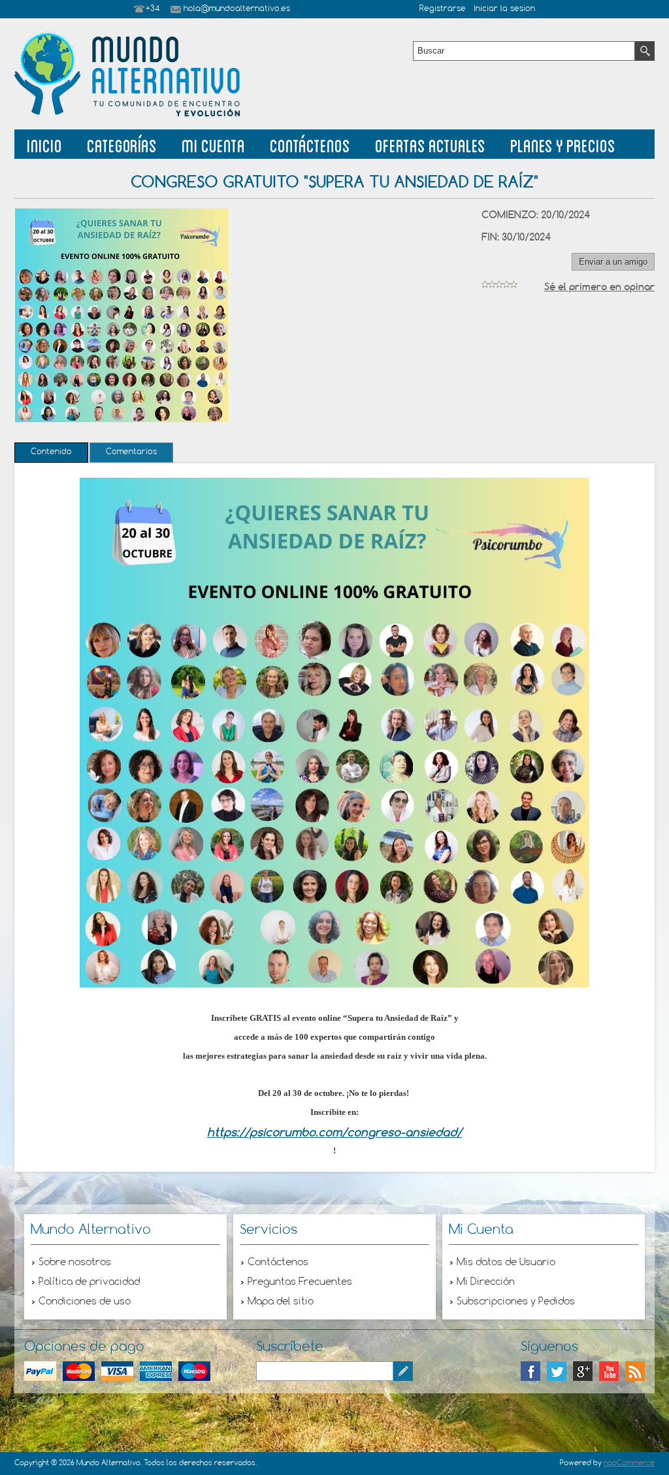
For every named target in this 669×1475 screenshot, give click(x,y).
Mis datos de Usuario (506, 1262)
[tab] (51, 452)
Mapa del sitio (281, 1302)
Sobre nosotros (75, 1262)
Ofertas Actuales (430, 144)
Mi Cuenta (213, 144)
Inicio (44, 144)
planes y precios (562, 144)
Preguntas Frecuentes (300, 1282)
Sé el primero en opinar (599, 286)
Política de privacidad (89, 1282)
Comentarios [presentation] (131, 452)
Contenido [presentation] (51, 452)
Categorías (122, 144)
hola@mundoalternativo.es (237, 9)
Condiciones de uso (85, 1302)
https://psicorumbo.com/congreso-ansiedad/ (334, 1132)
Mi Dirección (486, 1282)
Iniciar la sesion (504, 9)
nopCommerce (629, 1463)
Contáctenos (310, 144)
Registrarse (442, 9)
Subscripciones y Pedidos (516, 1302)
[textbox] (524, 51)
